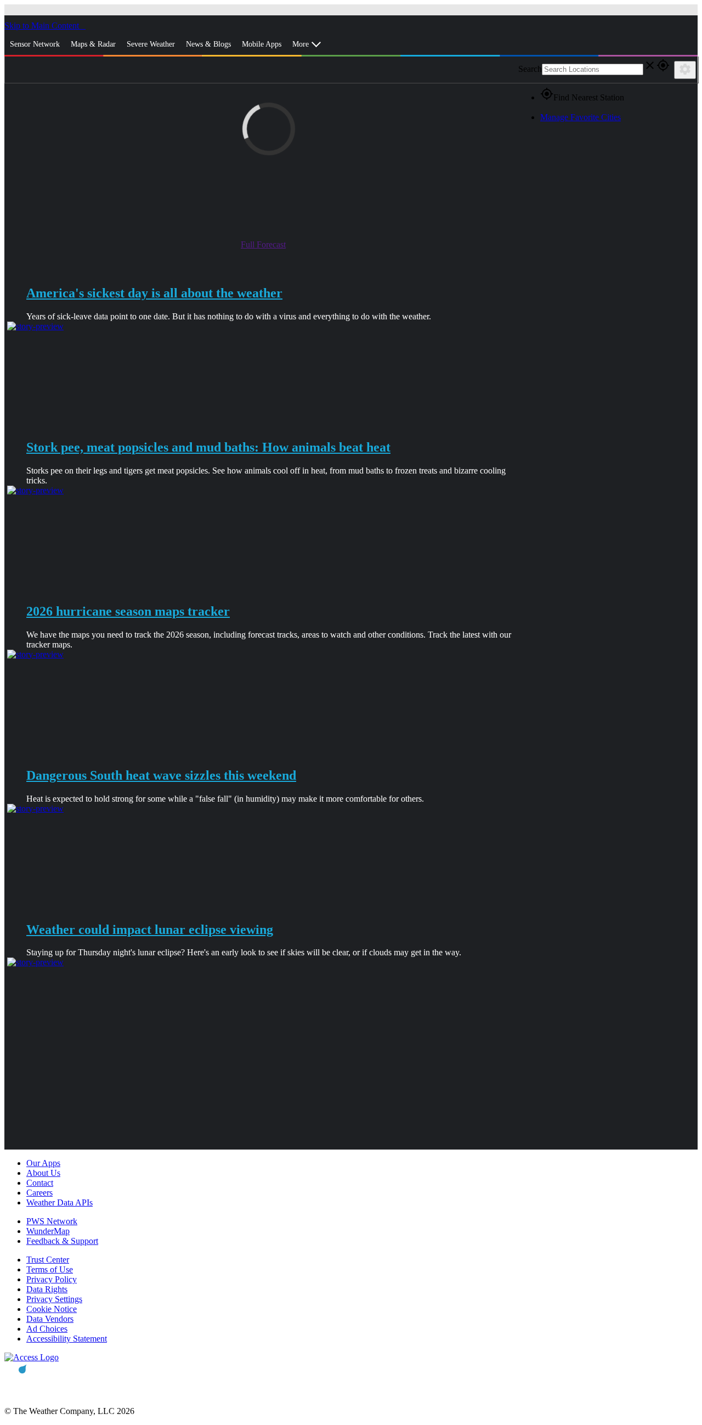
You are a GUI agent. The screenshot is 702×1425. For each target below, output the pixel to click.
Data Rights (46, 1289)
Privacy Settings (54, 1299)
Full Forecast (263, 244)
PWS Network (51, 1221)
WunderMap (48, 1231)
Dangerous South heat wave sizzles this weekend (161, 775)
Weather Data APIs (59, 1202)
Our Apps (43, 1163)
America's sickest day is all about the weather (154, 293)
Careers (39, 1192)
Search (530, 69)
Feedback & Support (62, 1241)
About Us (43, 1173)
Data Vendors (49, 1318)
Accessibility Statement (66, 1338)
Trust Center (47, 1259)
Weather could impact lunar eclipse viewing (149, 929)
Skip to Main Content (42, 25)
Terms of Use (49, 1269)
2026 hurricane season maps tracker (128, 611)
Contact (39, 1182)
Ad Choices (46, 1328)
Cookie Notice (51, 1309)
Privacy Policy (51, 1279)
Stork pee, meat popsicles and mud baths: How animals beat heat (208, 447)
